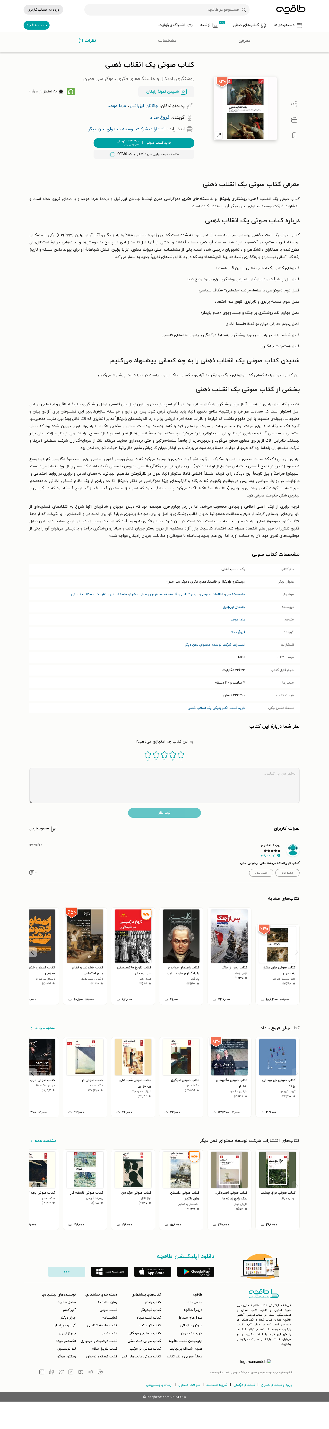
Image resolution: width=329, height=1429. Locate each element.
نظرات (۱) (87, 41)
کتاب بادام (153, 1302)
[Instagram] (42, 1373)
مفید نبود (261, 873)
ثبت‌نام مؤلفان (244, 1385)
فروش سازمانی (191, 1325)
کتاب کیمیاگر (151, 1310)
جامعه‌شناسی (235, 594)
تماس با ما (194, 1302)
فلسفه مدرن (117, 594)
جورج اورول (67, 1333)
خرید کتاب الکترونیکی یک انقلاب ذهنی (216, 708)
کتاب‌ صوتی (108, 1310)
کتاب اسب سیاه (149, 1317)
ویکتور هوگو (66, 1356)
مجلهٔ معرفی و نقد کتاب (184, 1356)
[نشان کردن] (294, 135)
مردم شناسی (188, 594)
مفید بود (287, 873)
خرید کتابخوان (191, 1333)
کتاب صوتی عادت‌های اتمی (141, 1356)
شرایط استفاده (216, 1385)
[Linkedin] (71, 1373)
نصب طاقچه (36, 25)
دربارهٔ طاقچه (192, 1310)
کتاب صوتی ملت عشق (144, 1341)
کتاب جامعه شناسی (102, 1325)
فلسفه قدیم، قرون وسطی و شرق (153, 594)
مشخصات (167, 41)
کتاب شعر (109, 1333)
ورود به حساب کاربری (43, 10)
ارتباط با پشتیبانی (159, 1385)
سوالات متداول (189, 1385)
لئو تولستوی (66, 1348)
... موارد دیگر (66, 1272)
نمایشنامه (109, 1317)
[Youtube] (81, 1373)
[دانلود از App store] (152, 1272)
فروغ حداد (238, 632)
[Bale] (100, 1373)
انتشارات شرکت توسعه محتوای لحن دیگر (215, 645)
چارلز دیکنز (68, 1317)
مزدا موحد (238, 619)
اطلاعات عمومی (211, 594)
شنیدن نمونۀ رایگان (162, 91)
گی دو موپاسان (64, 1325)
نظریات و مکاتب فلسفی (88, 594)
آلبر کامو (69, 1310)
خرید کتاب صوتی (144, 143)
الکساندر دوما (66, 1341)
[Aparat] (51, 1373)
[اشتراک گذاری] (294, 104)
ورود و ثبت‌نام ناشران (276, 1385)
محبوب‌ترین (39, 828)
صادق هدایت (66, 1302)
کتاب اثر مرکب (150, 1325)
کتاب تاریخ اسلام (104, 1348)
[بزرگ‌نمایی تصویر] (218, 135)
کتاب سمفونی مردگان (145, 1333)
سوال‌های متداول (190, 1317)
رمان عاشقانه (107, 1302)
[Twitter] (61, 1373)
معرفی (245, 41)
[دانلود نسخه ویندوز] (109, 1272)
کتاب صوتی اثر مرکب (145, 1348)
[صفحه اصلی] (290, 9)
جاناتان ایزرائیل (234, 607)
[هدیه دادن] (294, 120)
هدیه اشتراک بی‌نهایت (186, 1348)
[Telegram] (90, 1373)
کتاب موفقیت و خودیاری (98, 1341)
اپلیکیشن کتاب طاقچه (185, 1341)
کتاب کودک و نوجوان (101, 1356)
